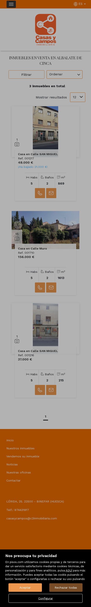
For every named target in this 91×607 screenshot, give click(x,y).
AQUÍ (69, 570)
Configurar (45, 598)
